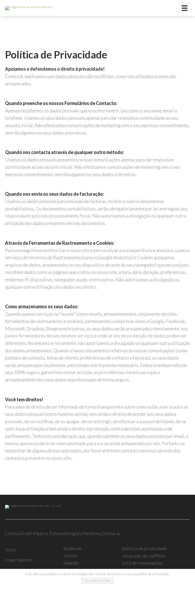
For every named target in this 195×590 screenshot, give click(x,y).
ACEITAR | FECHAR (97, 581)
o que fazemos (19, 560)
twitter (70, 555)
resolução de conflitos (143, 555)
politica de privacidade (144, 548)
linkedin (71, 563)
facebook (72, 548)
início (10, 549)
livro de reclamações (142, 563)
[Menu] (184, 8)
